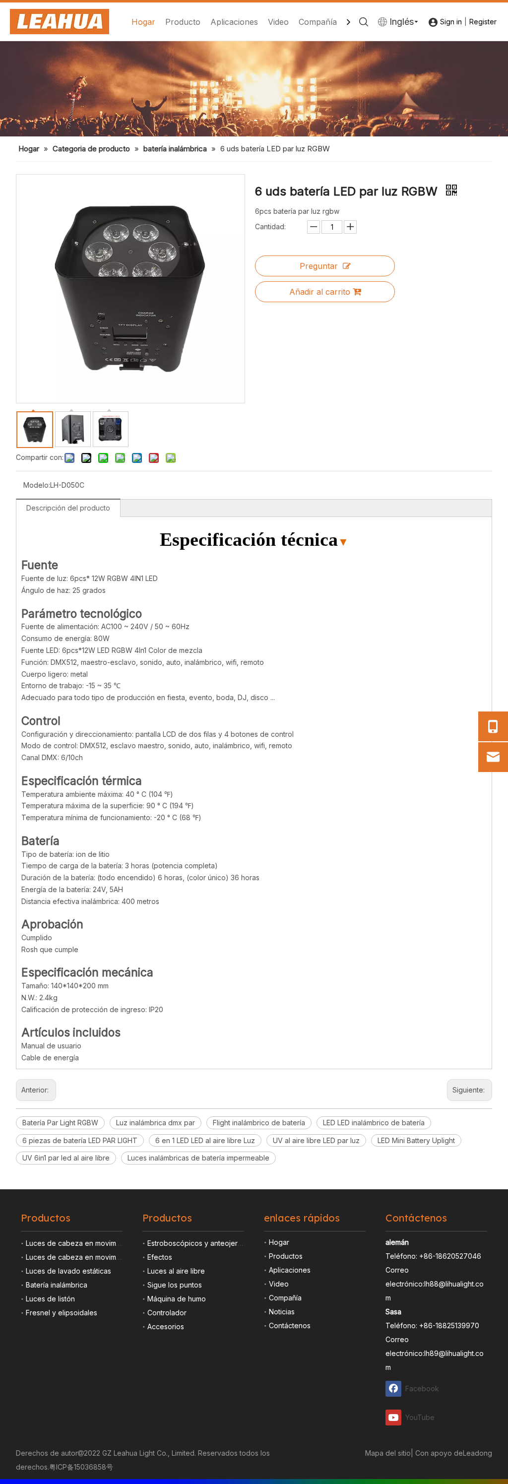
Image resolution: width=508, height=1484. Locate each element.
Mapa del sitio (388, 1453)
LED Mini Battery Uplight (416, 1140)
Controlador (167, 1312)
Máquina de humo (176, 1298)
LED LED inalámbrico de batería (374, 1122)
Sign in (451, 21)
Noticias (282, 1311)
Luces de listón (50, 1298)
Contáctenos (290, 1325)
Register (483, 21)
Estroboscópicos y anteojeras (196, 1243)
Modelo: (36, 485)
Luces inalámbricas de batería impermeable (198, 1158)
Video (278, 22)
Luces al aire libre (176, 1271)
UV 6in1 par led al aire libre (66, 1158)
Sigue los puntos (174, 1285)
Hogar (143, 22)
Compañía (318, 22)
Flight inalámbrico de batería (259, 1122)
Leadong (477, 1453)
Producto (182, 22)
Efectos (159, 1257)
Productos (286, 1256)
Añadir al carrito (319, 292)
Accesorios (165, 1326)
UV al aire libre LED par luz (316, 1140)
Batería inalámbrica (56, 1285)
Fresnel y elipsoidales (61, 1312)
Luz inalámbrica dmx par (155, 1122)
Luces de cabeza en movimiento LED (86, 1257)
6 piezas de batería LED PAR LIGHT (79, 1140)
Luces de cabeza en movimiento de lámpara (98, 1243)
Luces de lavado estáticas (68, 1271)
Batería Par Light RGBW (60, 1122)
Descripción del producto (68, 508)
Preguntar (319, 266)
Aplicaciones (234, 22)
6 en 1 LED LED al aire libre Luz (205, 1140)
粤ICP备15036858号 (81, 1467)
